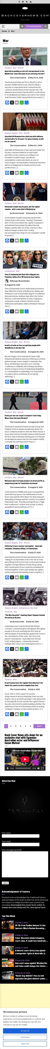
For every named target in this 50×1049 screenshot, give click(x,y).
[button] (22, 26)
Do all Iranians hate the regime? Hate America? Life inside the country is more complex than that (24, 684)
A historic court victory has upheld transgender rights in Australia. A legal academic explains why (30, 952)
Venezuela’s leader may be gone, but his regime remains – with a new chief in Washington (22, 208)
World (20, 68)
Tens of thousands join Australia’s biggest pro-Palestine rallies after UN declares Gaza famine (22, 275)
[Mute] (38, 768)
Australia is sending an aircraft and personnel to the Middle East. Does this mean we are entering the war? (25, 72)
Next (39, 726)
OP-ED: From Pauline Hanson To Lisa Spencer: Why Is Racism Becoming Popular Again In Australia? (30, 927)
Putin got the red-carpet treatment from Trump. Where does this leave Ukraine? (23, 416)
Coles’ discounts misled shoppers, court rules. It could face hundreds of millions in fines (31, 939)
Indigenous (24, 608)
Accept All (25, 1031)
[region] (25, 1028)
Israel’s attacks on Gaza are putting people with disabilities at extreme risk (22, 346)
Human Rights (11, 133)
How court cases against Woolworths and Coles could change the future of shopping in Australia (31, 964)
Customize (25, 1037)
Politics (8, 68)
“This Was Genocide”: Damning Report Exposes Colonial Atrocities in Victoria (25, 616)
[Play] (8, 768)
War (15, 68)
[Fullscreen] (42, 768)
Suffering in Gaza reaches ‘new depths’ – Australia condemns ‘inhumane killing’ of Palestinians (23, 547)
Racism (34, 608)
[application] (25, 759)
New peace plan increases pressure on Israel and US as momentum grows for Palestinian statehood (24, 482)
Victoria (8, 612)
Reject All (25, 1044)
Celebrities (10, 271)
